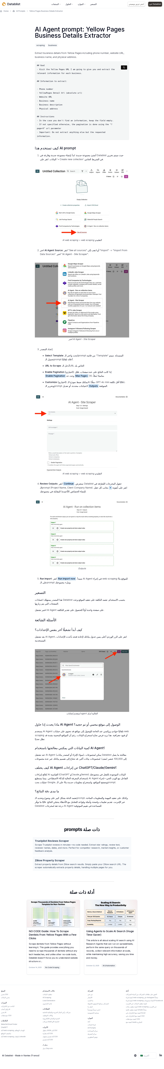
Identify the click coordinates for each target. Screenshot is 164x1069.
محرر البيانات (5, 997)
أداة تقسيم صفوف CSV (50, 1037)
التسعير (93, 4)
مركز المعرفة (92, 1034)
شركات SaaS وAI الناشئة (51, 1022)
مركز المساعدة (93, 1031)
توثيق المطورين (93, 1037)
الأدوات (45, 1027)
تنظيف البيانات (47, 994)
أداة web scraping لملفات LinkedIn (13, 1037)
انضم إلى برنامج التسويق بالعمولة (98, 1004)
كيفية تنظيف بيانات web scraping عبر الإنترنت (141, 1007)
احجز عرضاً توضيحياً (94, 1010)
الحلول (68, 4)
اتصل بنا (90, 1007)
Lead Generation (49, 1001)
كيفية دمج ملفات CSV (133, 1019)
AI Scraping (47, 997)
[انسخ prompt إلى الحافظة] (124, 67)
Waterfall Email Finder (9, 1024)
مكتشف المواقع (6, 1033)
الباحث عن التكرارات (7, 1006)
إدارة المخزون (47, 1004)
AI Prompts (20, 11)
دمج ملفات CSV (6, 1015)
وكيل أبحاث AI (5, 1009)
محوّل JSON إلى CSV (50, 1030)
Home (6, 11)
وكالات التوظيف (48, 1015)
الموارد (81, 4)
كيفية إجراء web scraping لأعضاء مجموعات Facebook (144, 1001)
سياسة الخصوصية (93, 1013)
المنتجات (55, 4)
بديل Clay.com (48, 1048)
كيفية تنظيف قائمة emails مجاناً (136, 1010)
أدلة (89, 1022)
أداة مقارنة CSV (48, 1033)
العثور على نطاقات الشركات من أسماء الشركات (141, 994)
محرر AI (3, 1012)
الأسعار (90, 997)
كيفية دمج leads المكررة (134, 1022)
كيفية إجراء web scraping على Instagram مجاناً (142, 997)
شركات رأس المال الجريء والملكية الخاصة (56, 1012)
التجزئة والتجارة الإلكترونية (51, 1019)
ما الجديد (90, 1001)
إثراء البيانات (92, 1025)
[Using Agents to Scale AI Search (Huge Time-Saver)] (110, 913)
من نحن (90, 994)
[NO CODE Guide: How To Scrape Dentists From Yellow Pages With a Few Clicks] (53, 913)
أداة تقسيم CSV (48, 1040)
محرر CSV (4, 994)
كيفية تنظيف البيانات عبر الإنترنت (136, 1004)
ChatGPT (4, 1027)
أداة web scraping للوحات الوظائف (13, 1030)
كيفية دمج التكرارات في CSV (135, 1016)
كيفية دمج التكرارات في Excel (135, 1013)
